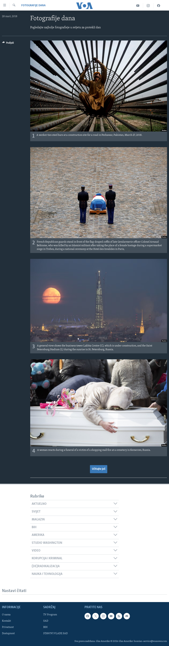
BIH (45, 627)
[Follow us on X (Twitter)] (95, 616)
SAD (45, 621)
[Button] (8, 43)
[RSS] (119, 616)
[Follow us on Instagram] (103, 616)
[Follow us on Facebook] (87, 616)
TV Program (50, 615)
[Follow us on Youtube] (111, 616)
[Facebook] (158, 5)
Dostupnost (8, 633)
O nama (6, 615)
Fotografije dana (33, 5)
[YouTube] (138, 5)
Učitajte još (98, 469)
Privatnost (8, 627)
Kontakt (6, 621)
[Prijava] (127, 616)
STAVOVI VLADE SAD (55, 633)
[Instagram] (148, 5)
